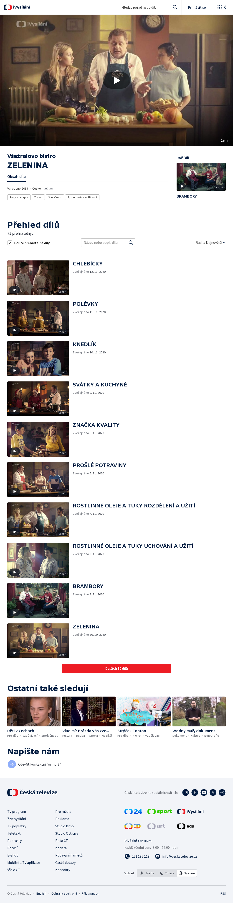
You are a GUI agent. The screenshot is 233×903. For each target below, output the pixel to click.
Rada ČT (61, 840)
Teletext (14, 833)
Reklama (62, 818)
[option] (147, 873)
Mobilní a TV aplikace (23, 862)
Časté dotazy (65, 862)
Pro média (63, 811)
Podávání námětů (69, 855)
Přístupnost (90, 893)
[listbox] (167, 873)
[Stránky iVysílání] (190, 813)
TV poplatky (16, 826)
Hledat (175, 7)
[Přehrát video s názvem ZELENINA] (116, 80)
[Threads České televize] (222, 792)
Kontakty (62, 869)
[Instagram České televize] (185, 792)
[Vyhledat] (131, 242)
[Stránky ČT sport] (159, 813)
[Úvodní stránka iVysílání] (21, 7)
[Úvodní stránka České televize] (32, 792)
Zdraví (38, 197)
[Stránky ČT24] (133, 813)
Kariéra (61, 848)
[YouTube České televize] (204, 792)
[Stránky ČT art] (156, 827)
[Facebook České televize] (194, 792)
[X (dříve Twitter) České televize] (213, 792)
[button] (116, 80)
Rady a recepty (19, 197)
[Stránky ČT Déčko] (132, 827)
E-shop (12, 855)
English (41, 893)
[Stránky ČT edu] (185, 827)
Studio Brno (64, 826)
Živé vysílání (16, 818)
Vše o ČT (13, 869)
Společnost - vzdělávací (82, 197)
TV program (16, 811)
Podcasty (14, 840)
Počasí (12, 848)
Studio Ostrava (66, 833)
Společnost (55, 197)
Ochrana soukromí (64, 893)
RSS (223, 893)
